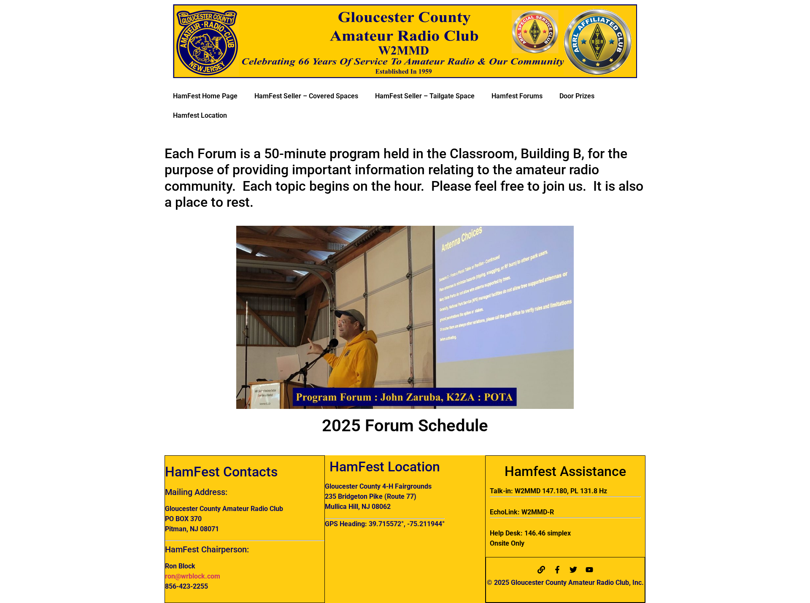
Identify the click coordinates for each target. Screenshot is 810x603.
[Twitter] (573, 569)
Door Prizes (576, 96)
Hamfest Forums (517, 96)
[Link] (541, 569)
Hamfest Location (200, 115)
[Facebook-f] (557, 569)
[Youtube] (589, 569)
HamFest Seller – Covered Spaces (306, 96)
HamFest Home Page (205, 96)
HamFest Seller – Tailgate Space (425, 96)
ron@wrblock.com (192, 576)
